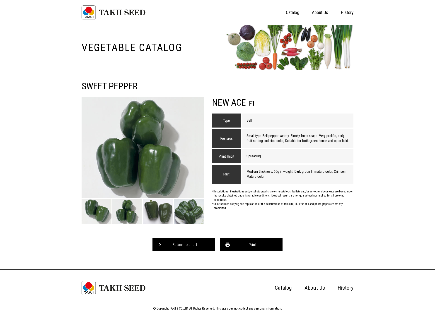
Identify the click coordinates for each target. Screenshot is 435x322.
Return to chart (184, 244)
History (347, 12)
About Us (320, 12)
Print (252, 244)
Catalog (292, 12)
